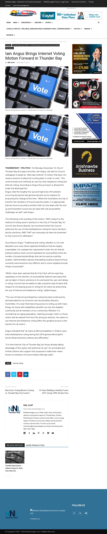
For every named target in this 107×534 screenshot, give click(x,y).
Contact (7, 5)
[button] (99, 22)
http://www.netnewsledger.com (34, 409)
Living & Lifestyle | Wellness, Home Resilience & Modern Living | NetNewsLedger (38, 29)
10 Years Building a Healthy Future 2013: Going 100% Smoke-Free (53, 391)
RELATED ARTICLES (15, 445)
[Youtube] (54, 433)
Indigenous (26, 22)
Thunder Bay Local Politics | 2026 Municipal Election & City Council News (36, 45)
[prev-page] (6, 476)
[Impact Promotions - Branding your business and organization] (87, 195)
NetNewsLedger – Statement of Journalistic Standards (23, 2)
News (15, 22)
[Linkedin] (25, 374)
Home (8, 22)
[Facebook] (7, 374)
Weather (38, 22)
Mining (87, 29)
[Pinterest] (19, 374)
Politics (77, 29)
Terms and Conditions (78, 2)
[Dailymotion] (25, 433)
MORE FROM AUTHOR (35, 445)
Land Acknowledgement (21, 5)
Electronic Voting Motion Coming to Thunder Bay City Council (19, 391)
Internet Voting (18, 363)
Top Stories (9, 48)
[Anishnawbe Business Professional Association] (87, 163)
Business (9, 35)
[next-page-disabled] (11, 476)
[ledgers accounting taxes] (87, 128)
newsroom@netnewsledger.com (44, 521)
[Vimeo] (49, 433)
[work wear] (87, 93)
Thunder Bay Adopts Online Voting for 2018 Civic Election (13, 468)
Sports (48, 22)
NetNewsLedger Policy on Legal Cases (56, 2)
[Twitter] (13, 374)
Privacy (91, 2)
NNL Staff (11, 62)
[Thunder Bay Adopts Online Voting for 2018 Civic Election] (14, 457)
